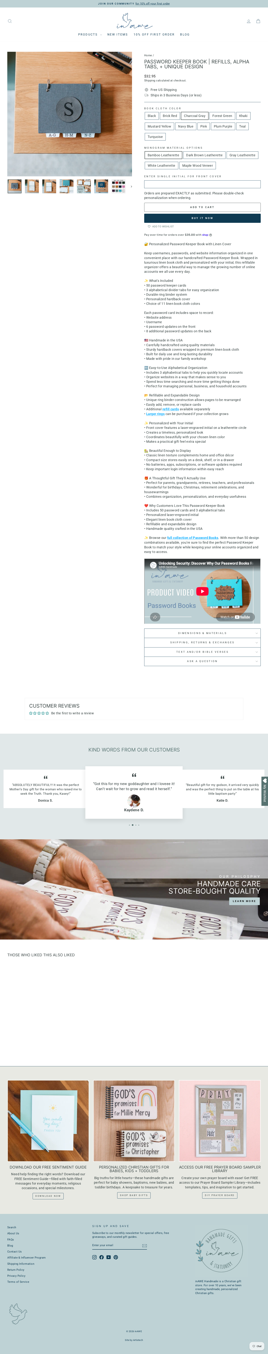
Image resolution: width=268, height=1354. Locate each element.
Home (148, 55)
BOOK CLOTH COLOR (162, 108)
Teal (242, 126)
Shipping (149, 80)
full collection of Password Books (192, 538)
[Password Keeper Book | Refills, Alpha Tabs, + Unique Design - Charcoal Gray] (22, 1044)
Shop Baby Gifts (134, 1195)
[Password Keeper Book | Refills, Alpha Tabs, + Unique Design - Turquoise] (62, 1044)
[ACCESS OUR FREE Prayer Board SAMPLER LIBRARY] (220, 1121)
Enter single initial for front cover (183, 176)
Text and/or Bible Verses (202, 651)
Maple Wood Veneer (197, 165)
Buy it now (202, 218)
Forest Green (222, 116)
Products (88, 34)
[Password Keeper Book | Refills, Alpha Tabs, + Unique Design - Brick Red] (18, 1044)
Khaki (243, 116)
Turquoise (155, 137)
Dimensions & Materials (202, 633)
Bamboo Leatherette (163, 155)
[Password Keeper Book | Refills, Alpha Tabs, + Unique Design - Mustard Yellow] (37, 1044)
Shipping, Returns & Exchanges (202, 642)
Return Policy (15, 1269)
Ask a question (202, 661)
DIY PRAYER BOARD (220, 1195)
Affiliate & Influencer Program (26, 1257)
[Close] (261, 634)
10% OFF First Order (154, 34)
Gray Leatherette (242, 155)
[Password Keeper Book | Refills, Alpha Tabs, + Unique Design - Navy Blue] (42, 1044)
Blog (185, 34)
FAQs (10, 1239)
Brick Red (170, 116)
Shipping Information (20, 1263)
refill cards (170, 409)
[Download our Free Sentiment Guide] (48, 1121)
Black (152, 116)
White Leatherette (161, 165)
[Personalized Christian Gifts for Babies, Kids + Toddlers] (134, 1121)
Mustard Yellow (159, 126)
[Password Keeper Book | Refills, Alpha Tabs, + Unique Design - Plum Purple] (52, 1044)
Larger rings (155, 414)
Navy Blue (185, 126)
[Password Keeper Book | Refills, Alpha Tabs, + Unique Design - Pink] (47, 1044)
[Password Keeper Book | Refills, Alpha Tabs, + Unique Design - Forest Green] (27, 1044)
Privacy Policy (16, 1275)
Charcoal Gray (194, 116)
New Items (117, 34)
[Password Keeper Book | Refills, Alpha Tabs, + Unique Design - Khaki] (32, 1044)
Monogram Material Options (173, 147)
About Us (13, 1233)
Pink (203, 126)
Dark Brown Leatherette (204, 155)
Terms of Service (18, 1281)
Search (11, 1227)
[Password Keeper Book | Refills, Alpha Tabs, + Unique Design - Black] (13, 1044)
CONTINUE (238, 716)
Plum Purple (223, 126)
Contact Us (14, 1251)
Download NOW (48, 1196)
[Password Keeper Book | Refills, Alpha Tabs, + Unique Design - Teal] (57, 1044)
